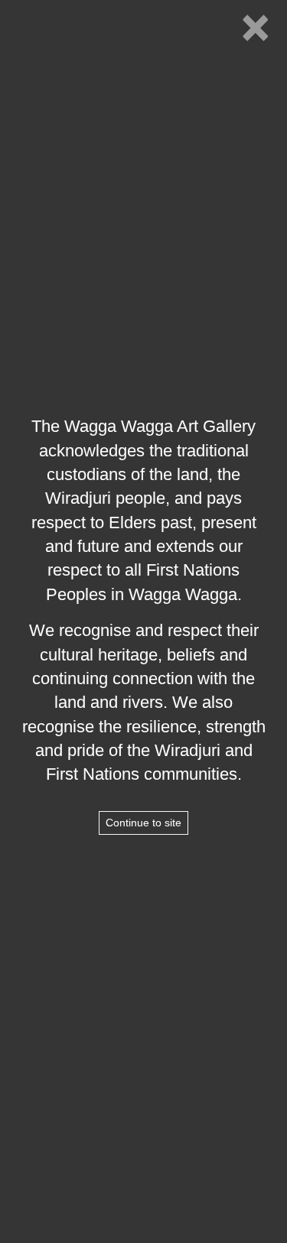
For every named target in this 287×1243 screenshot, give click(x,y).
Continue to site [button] (143, 822)
